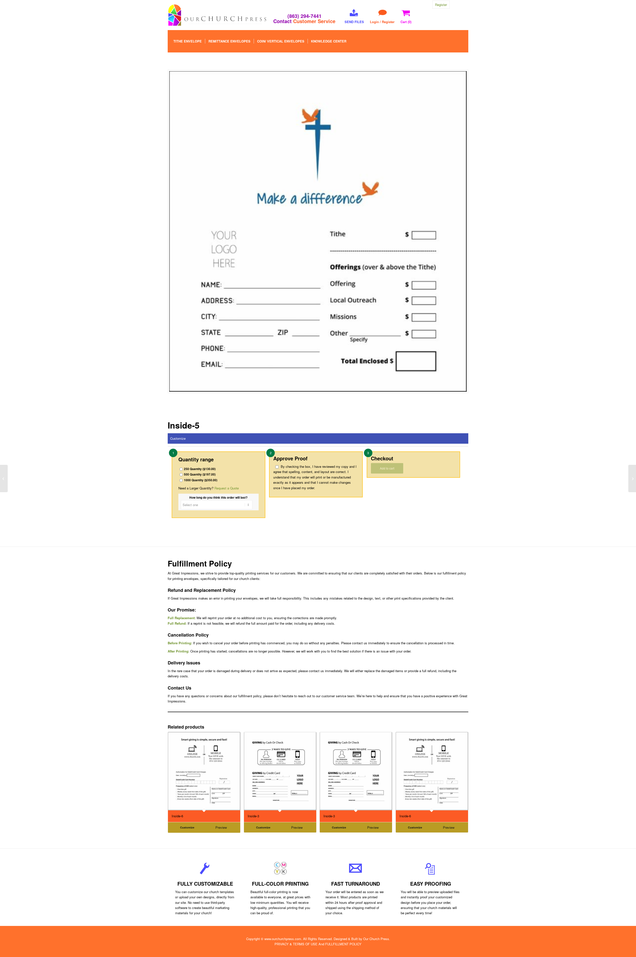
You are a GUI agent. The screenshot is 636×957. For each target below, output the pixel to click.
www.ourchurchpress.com (282, 938)
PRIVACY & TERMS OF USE (296, 944)
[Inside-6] (632, 478)
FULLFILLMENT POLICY (343, 944)
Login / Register (382, 21)
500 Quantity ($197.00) (200, 474)
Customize (178, 438)
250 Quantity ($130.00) (200, 469)
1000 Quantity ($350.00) (200, 480)
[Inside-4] (4, 478)
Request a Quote (226, 488)
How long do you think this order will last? (218, 497)
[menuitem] (187, 41)
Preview (221, 827)
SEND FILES (354, 21)
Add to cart (387, 468)
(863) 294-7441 (304, 15)
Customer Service (314, 21)
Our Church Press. (376, 938)
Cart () (405, 21)
